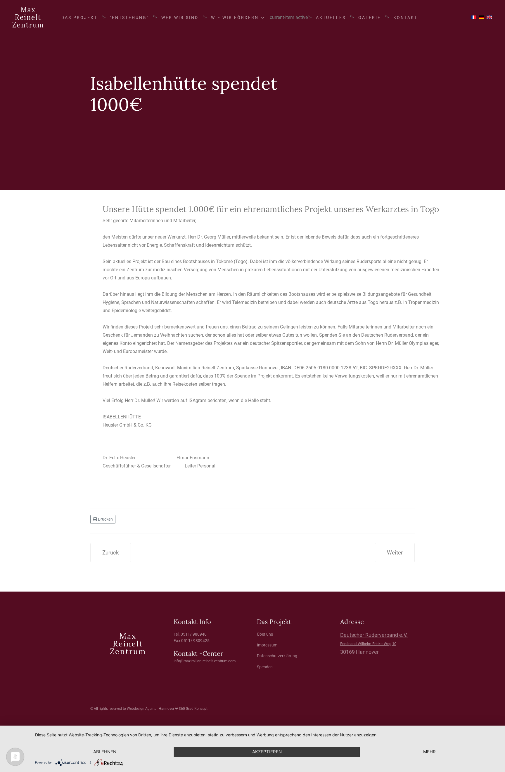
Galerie (369, 17)
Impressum (267, 645)
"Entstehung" (129, 17)
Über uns (265, 634)
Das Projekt (79, 17)
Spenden (265, 667)
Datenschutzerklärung (277, 655)
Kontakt (405, 17)
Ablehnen (104, 751)
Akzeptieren (267, 751)
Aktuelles (331, 17)
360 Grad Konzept (193, 709)
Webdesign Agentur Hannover (150, 709)
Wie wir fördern (235, 17)
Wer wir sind (179, 17)
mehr (429, 751)
